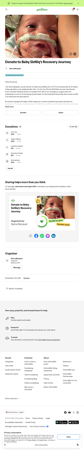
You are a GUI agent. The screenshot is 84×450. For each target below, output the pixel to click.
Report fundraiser (16, 289)
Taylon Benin (16, 139)
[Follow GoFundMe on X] (74, 412)
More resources (11, 398)
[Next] (74, 54)
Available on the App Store (73, 422)
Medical (26, 278)
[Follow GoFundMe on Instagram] (78, 412)
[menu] (78, 9)
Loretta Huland (17, 146)
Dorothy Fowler (17, 153)
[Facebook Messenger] (48, 236)
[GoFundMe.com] (42, 9)
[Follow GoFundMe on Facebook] (65, 412)
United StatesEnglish (15, 412)
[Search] (6, 9)
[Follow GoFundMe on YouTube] (69, 412)
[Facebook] (36, 236)
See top (74, 126)
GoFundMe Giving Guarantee (49, 340)
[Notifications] (73, 9)
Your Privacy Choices (37, 426)
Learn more (68, 3)
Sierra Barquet (17, 258)
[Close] (78, 3)
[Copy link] (30, 236)
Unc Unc (14, 132)
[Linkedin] (53, 236)
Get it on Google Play (62, 422)
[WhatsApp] (42, 236)
